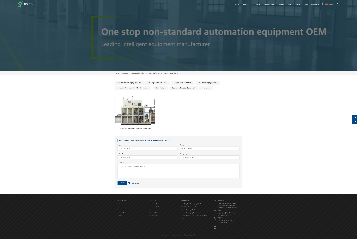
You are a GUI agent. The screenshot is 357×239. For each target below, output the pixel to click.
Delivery (120, 204)
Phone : (182, 145)
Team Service (122, 207)
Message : (122, 163)
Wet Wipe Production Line (157, 83)
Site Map (120, 216)
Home (117, 73)
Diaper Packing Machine (182, 83)
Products (125, 73)
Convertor (206, 88)
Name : (120, 145)
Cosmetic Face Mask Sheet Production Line (133, 88)
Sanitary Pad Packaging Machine (129, 83)
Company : (184, 154)
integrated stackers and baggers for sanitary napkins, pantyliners (154, 73)
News (119, 210)
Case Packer (160, 88)
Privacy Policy (153, 216)
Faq (150, 210)
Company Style (154, 207)
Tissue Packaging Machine (207, 83)
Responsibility (153, 213)
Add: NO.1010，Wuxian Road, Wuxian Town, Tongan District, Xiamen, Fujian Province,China (228, 205)
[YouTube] (214, 227)
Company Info (154, 204)
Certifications (122, 213)
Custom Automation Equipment (183, 88)
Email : (120, 154)
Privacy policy (134, 183)
